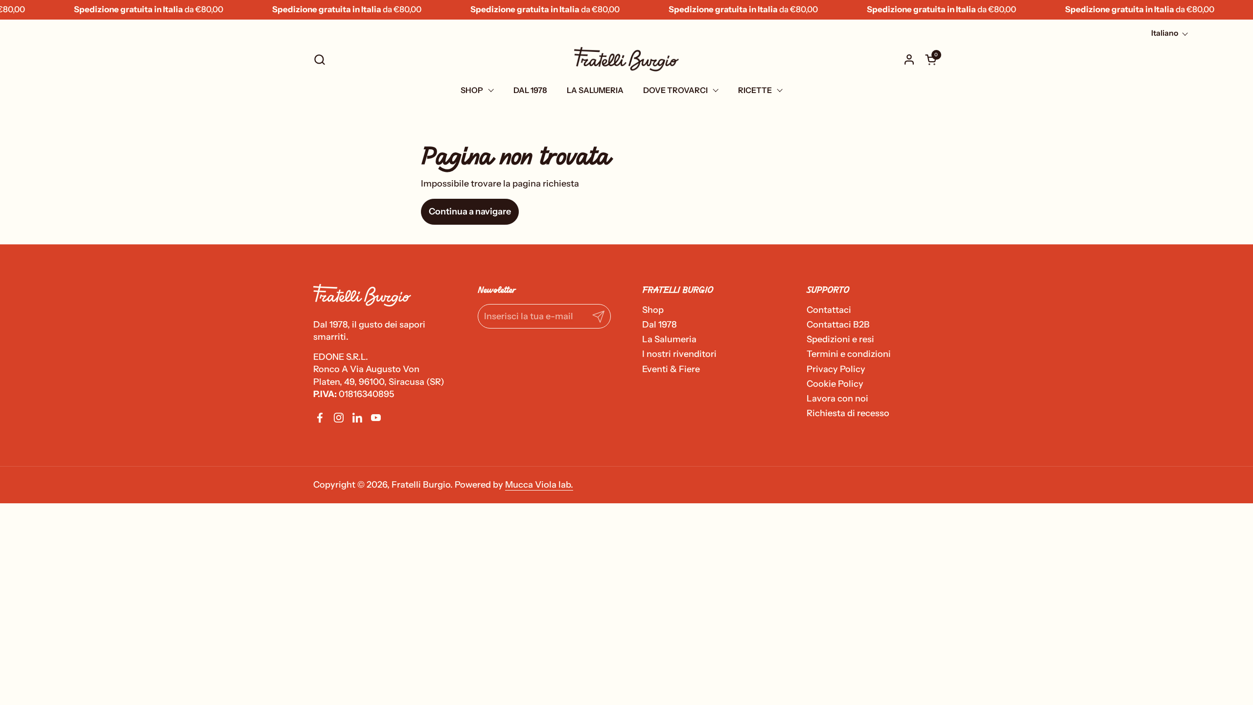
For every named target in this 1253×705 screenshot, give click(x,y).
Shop (653, 310)
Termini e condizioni (849, 354)
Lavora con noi (837, 398)
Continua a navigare (470, 211)
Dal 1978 (659, 324)
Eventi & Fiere (671, 369)
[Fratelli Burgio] (626, 59)
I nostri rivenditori (679, 354)
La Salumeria (669, 339)
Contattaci (829, 310)
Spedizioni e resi (840, 339)
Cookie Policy (835, 383)
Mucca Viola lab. (539, 484)
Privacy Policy (836, 369)
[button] (319, 59)
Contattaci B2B (838, 324)
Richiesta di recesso (848, 413)
